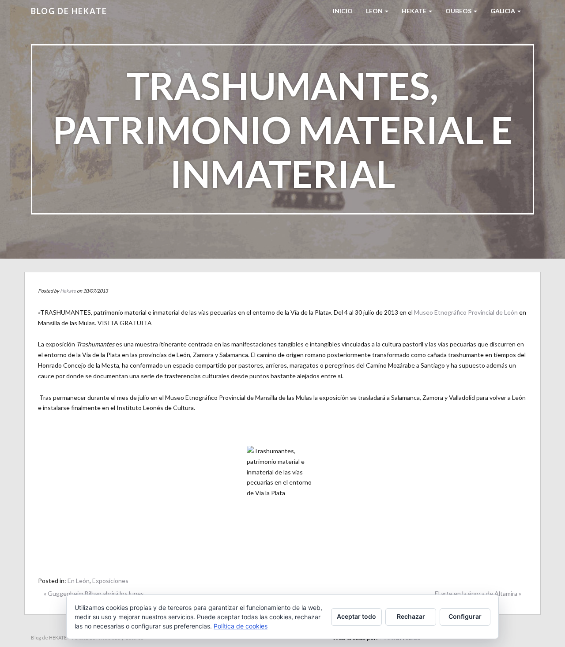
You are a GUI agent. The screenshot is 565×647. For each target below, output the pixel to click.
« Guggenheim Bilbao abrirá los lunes (94, 593)
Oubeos (459, 11)
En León (79, 580)
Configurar (465, 616)
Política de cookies (240, 626)
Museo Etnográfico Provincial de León (466, 312)
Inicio (343, 11)
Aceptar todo (356, 616)
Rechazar (411, 616)
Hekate (68, 290)
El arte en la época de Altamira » (478, 593)
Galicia (503, 11)
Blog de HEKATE (69, 11)
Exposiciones (110, 580)
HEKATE (415, 11)
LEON (375, 11)
